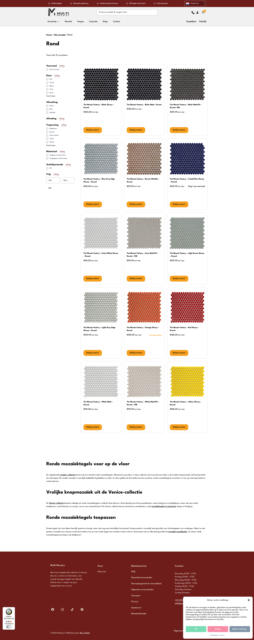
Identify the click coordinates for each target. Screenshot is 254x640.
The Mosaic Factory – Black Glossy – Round (98, 106)
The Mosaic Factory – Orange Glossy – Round (143, 329)
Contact (116, 22)
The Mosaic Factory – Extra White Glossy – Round (100, 254)
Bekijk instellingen (239, 629)
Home (49, 35)
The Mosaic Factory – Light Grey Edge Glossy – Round (99, 329)
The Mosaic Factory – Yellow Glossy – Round (185, 403)
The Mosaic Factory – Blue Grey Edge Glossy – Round (99, 180)
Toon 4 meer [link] (50, 96)
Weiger (218, 629)
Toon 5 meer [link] (50, 145)
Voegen (80, 22)
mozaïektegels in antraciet (163, 506)
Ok (196, 629)
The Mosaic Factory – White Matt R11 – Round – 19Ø (143, 403)
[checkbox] (61, 69)
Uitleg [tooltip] (61, 66)
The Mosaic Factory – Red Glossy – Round (184, 329)
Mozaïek (68, 22)
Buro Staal (85, 633)
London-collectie (67, 475)
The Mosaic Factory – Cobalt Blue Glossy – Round (187, 180)
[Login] (197, 12)
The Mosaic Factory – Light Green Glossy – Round (187, 254)
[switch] (9, 626)
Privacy (222, 635)
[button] (248, 600)
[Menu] (13, 608)
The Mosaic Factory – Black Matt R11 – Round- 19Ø (186, 106)
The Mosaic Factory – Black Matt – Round (144, 105)
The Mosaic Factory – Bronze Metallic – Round (143, 180)
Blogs (105, 22)
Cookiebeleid (214, 635)
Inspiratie (93, 22)
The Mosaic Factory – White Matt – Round (98, 403)
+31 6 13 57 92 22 (183, 600)
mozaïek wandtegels (177, 532)
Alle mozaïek (59, 35)
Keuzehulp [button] (52, 22)
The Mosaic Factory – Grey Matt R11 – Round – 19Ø (142, 254)
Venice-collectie (56, 503)
